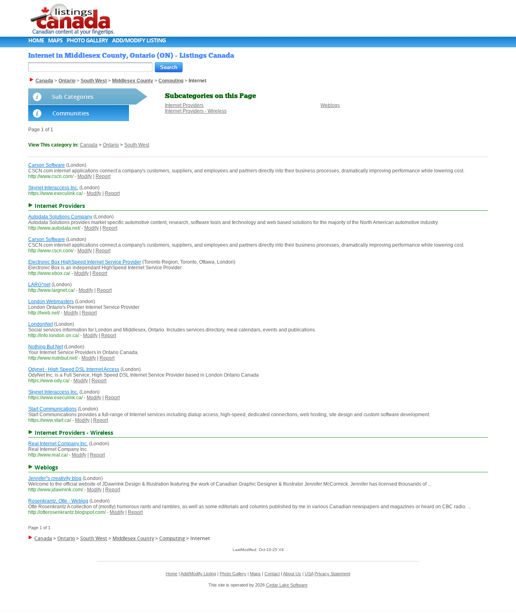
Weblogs (330, 105)
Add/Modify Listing (139, 40)
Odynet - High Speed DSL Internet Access (73, 369)
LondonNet (40, 324)
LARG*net (39, 284)
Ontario (111, 145)
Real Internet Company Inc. (58, 443)
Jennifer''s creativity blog (54, 478)
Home (36, 40)
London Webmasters (51, 301)
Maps (55, 40)
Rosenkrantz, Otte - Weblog (58, 501)
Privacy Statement (332, 573)
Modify (84, 176)
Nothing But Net (45, 347)
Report (103, 176)
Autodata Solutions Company (60, 217)
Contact (272, 573)
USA (309, 573)
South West (136, 145)
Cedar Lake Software (287, 585)
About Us (292, 573)
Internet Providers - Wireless (196, 111)
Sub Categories (73, 97)
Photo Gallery (87, 40)
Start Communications (52, 409)
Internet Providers (184, 105)
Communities (70, 113)
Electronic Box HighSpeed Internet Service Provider (84, 262)
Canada (89, 145)
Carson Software (46, 165)
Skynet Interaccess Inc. (53, 188)
